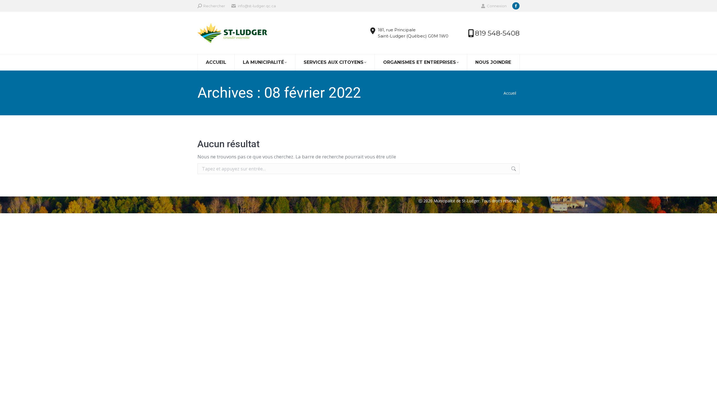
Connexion (497, 6)
